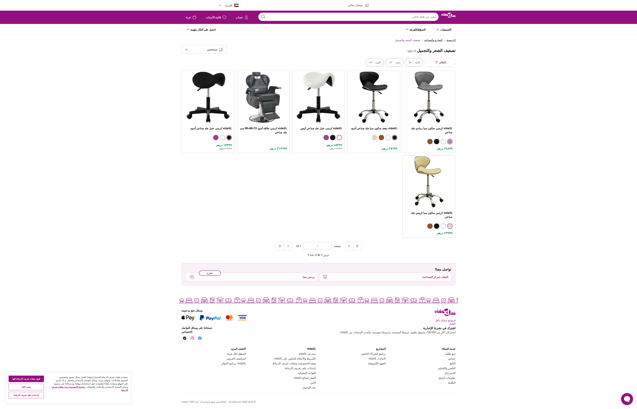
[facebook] (200, 338)
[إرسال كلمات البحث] (263, 16)
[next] (288, 246)
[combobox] (348, 17)
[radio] (450, 141)
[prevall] (357, 246)
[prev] (349, 246)
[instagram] (192, 338)
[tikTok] (184, 338)
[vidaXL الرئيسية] (448, 15)
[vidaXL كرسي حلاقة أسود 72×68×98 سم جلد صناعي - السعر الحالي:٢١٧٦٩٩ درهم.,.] (263, 97)
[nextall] (280, 246)
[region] (68, 388)
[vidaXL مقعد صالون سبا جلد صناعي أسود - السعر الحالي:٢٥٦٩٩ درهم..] (373, 97)
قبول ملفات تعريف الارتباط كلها (26, 378)
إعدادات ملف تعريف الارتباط (300, 368)
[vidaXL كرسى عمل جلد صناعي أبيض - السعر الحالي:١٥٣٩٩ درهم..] (318, 97)
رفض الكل (26, 386)
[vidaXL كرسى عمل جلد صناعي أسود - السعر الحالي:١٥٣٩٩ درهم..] (208, 97)
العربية (229, 5)
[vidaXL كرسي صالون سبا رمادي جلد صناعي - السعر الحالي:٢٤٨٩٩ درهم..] (429, 97)
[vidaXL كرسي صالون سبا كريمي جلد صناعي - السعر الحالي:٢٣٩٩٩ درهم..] (429, 181)
